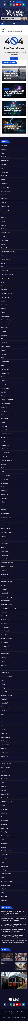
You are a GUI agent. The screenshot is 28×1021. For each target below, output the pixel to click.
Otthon (3, 680)
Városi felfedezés (6, 873)
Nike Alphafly (5, 653)
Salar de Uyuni (5, 737)
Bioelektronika (5, 195)
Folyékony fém (5, 361)
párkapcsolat (4, 688)
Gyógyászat (4, 411)
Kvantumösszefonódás (7, 562)
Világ (14, 71)
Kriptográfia (4, 543)
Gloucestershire (5, 403)
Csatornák (4, 248)
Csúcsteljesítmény (6, 259)
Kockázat (3, 509)
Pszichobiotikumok (6, 695)
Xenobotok (4, 896)
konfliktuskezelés (6, 517)
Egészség (6, 106)
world (2, 892)
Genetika (3, 392)
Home (2, 31)
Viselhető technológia (7, 881)
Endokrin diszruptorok (7, 320)
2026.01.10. (8, 95)
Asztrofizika (4, 176)
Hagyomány (4, 418)
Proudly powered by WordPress (9, 1011)
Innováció (4, 456)
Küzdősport (4, 555)
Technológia (4, 820)
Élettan (3, 312)
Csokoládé (4, 255)
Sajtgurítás (4, 733)
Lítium (3, 578)
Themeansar (14, 1013)
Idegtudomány (5, 445)
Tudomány (11, 124)
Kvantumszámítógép (7, 566)
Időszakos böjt (5, 449)
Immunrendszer (5, 452)
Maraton (3, 585)
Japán (3, 468)
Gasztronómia (5, 388)
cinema (3, 236)
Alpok (2, 153)
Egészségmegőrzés (6, 293)
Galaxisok (4, 380)
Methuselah (4, 612)
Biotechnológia (5, 210)
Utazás (3, 862)
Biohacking (4, 198)
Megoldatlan (4, 589)
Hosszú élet (4, 437)
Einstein (3, 301)
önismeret (4, 669)
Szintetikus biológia (6, 801)
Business (3, 229)
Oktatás (3, 661)
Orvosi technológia (6, 676)
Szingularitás (5, 798)
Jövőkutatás (4, 483)
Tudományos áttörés (7, 851)
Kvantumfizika (5, 559)
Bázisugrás (4, 183)
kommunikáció (5, 513)
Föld (2, 358)
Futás (2, 377)
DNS (2, 282)
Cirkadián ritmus (5, 240)
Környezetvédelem (6, 532)
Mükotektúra (4, 642)
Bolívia (3, 221)
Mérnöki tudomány (6, 604)
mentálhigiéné (5, 593)
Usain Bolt (4, 858)
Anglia (3, 168)
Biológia (3, 202)
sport (2, 760)
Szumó (3, 805)
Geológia (3, 396)
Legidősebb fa (5, 574)
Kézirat (3, 502)
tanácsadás (4, 809)
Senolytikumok (5, 744)
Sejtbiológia (4, 741)
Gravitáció (4, 407)
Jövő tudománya (5, 475)
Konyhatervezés (5, 528)
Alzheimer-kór (5, 160)
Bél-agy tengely (5, 187)
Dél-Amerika (4, 267)
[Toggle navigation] (14, 24)
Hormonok (4, 430)
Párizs (3, 684)
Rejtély (3, 714)
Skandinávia (4, 752)
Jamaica (3, 464)
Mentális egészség (6, 597)
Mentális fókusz (5, 600)
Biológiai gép (5, 206)
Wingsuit (3, 889)
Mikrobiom (4, 623)
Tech (2, 817)
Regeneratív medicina (7, 707)
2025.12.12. (8, 113)
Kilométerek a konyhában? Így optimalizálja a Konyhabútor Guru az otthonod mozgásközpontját (13, 913)
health (3, 422)
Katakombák (4, 494)
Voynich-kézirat (5, 885)
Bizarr (3, 213)
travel (2, 839)
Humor (3, 441)
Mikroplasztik (5, 627)
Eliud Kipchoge (5, 316)
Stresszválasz (5, 779)
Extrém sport (4, 342)
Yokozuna (4, 900)
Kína (2, 506)
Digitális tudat (5, 278)
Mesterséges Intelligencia (8, 608)
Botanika (3, 225)
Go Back (14, 58)
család (3, 244)
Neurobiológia (5, 646)
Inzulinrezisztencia (6, 460)
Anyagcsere (4, 172)
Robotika (3, 729)
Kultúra (3, 547)
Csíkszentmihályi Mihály (8, 251)
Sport (5, 124)
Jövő (2, 471)
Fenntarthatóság (5, 346)
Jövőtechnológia (5, 487)
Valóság (3, 870)
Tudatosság (4, 843)
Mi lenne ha (4, 616)
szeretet (3, 790)
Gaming (3, 384)
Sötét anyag (4, 756)
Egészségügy (5, 297)
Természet (4, 824)
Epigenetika (4, 327)
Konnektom (4, 521)
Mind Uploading (5, 631)
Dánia (3, 263)
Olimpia (3, 665)
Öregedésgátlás (5, 672)
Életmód (3, 308)
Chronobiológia (5, 232)
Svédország (4, 786)
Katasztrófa (4, 498)
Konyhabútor (4, 524)
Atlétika (3, 179)
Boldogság (4, 217)
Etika (2, 339)
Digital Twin (4, 270)
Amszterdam (4, 164)
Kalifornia (4, 490)
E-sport (3, 286)
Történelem (4, 828)
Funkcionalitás (5, 373)
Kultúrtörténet (5, 551)
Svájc (2, 782)
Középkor (4, 536)
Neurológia (4, 650)
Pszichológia (4, 699)
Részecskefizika (5, 725)
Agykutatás (4, 149)
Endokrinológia (5, 323)
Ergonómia (4, 335)
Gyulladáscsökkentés (7, 414)
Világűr (3, 877)
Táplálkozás (4, 813)
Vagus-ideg (4, 866)
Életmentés (4, 305)
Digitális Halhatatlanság (8, 274)
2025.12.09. (8, 131)
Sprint (3, 771)
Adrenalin (4, 145)
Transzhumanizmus (6, 835)
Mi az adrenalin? (15, 1017)
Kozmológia (4, 540)
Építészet (3, 331)
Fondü (3, 365)
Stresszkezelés (5, 775)
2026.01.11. (8, 78)
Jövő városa (4, 479)
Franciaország (5, 369)
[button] (25, 23)
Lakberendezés (5, 570)
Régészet (4, 710)
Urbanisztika (4, 854)
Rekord (3, 718)
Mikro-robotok (5, 619)
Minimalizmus (5, 634)
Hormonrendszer (6, 433)
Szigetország (5, 794)
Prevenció (4, 691)
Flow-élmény (4, 354)
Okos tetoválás (5, 657)
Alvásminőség (5, 157)
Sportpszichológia (6, 763)
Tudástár (23, 1017)
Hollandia (4, 426)
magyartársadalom (6, 581)
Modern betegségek (6, 638)
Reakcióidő (4, 703)
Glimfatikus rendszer (7, 399)
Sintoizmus (4, 748)
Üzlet (10, 71)
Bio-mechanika (5, 191)
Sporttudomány (5, 767)
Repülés (3, 722)
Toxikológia (4, 832)
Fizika (3, 350)
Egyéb (5, 71)
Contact (9, 1017)
